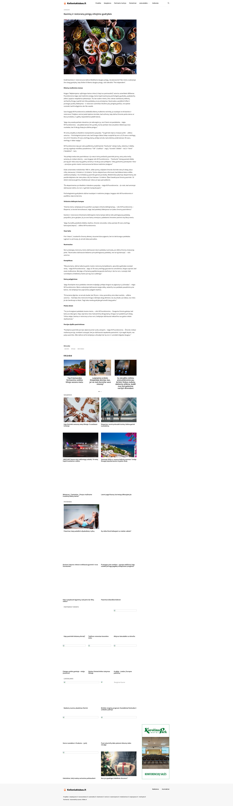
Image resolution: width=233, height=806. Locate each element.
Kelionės (155, 3)
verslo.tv (106, 797)
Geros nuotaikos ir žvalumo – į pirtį (75, 743)
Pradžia (98, 3)
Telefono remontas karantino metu (98, 637)
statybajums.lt (73, 797)
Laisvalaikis (143, 3)
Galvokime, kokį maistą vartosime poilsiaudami (79, 778)
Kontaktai (165, 789)
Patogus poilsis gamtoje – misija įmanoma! (74, 672)
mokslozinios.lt (124, 797)
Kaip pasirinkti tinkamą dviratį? (74, 636)
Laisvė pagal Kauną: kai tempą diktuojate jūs (116, 495)
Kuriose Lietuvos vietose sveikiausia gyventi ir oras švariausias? (80, 565)
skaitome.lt (100, 797)
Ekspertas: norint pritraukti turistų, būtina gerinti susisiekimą (118, 425)
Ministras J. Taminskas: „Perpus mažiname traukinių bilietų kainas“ (77, 495)
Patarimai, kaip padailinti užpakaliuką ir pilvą (79, 531)
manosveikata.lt (83, 797)
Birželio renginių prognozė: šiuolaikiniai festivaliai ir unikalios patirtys (118, 709)
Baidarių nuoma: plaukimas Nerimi (76, 708)
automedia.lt (92, 797)
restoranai (81, 348)
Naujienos (107, 3)
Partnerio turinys (120, 3)
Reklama (155, 789)
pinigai (73, 348)
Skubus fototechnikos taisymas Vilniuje (99, 672)
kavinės (67, 348)
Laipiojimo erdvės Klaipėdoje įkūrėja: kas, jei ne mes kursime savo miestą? (100, 381)
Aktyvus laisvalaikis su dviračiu (124, 636)
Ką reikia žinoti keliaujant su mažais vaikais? (116, 531)
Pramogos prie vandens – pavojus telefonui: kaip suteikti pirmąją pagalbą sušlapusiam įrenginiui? (118, 565)
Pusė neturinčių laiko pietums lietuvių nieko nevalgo (116, 744)
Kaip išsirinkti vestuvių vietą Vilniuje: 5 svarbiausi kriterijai (80, 425)
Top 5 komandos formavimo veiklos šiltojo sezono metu (75, 380)
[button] (99, 391)
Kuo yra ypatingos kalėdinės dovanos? (114, 778)
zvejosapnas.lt (134, 797)
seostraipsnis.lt (114, 797)
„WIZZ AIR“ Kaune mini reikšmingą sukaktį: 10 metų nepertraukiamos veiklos (80, 460)
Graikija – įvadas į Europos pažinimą (123, 672)
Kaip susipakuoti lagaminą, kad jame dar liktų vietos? (78, 600)
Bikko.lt (84, 799)
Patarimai (132, 3)
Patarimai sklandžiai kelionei (111, 600)
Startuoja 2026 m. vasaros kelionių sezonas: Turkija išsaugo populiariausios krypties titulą (118, 460)
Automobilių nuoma (75, 799)
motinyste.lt (142, 797)
